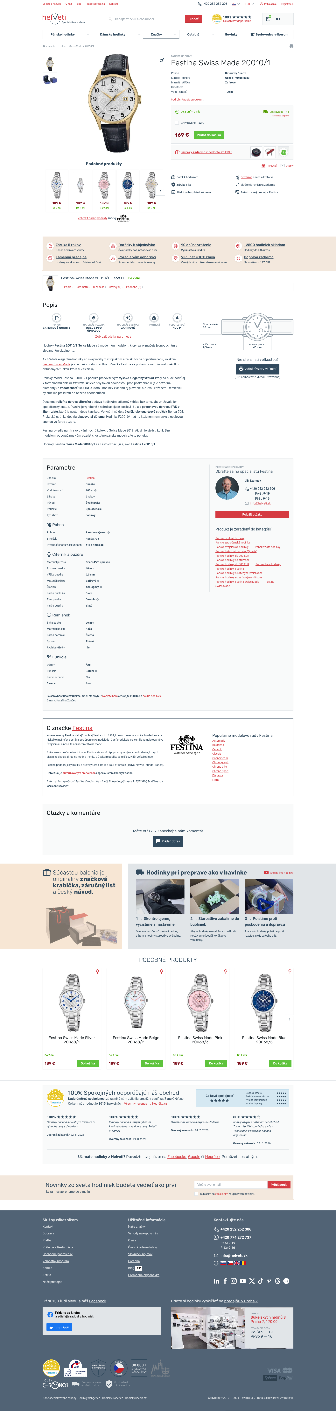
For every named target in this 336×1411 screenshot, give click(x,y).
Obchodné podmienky (58, 1254)
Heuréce (212, 1156)
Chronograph (220, 762)
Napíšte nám (110, 696)
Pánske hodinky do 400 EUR (232, 564)
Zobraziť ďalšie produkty (92, 218)
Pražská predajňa (95, 3)
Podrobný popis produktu (187, 99)
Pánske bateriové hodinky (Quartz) (236, 551)
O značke (99, 287)
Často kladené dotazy (143, 1247)
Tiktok (261, 1281)
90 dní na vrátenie (196, 245)
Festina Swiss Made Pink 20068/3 (200, 1039)
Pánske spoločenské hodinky (232, 542)
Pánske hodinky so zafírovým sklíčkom (238, 577)
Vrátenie (48, 1247)
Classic (216, 753)
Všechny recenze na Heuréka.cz (145, 1103)
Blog (78, 3)
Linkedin (217, 1281)
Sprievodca (272, 34)
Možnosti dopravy (280, 115)
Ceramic (217, 749)
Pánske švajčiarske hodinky (231, 547)
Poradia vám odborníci (137, 257)
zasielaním (221, 1193)
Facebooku (176, 1156)
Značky (51, 46)
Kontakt (113, 3)
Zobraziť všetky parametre (114, 336)
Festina (62, 46)
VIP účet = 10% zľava (198, 257)
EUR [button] (247, 4)
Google (194, 1156)
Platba (47, 1240)
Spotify (287, 1281)
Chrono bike (219, 766)
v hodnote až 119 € (206, 152)
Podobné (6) (134, 287)
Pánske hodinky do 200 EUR (232, 555)
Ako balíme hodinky (281, 872)
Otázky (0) (116, 287)
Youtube (243, 1281)
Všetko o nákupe (52, 3)
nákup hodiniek (152, 696)
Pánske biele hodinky (268, 564)
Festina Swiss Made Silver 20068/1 (72, 1039)
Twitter (253, 1281)
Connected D (220, 758)
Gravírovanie (192, 122)
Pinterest (270, 1281)
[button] (236, 4)
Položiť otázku (252, 514)
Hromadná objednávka (143, 1275)
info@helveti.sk (260, 503)
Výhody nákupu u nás (143, 1233)
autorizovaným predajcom (79, 773)
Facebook (226, 1281)
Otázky (289, 165)
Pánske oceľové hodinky (229, 538)
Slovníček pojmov (140, 1254)
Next (160, 191)
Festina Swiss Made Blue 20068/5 (264, 1039)
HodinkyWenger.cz (89, 1398)
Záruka (47, 1268)
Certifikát (246, 177)
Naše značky (137, 1226)
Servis (47, 1275)
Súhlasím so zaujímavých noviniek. (227, 1193)
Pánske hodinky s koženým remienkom (238, 573)
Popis (68, 287)
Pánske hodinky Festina (229, 568)
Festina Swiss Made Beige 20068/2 (136, 1039)
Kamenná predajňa (71, 257)
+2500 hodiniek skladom (264, 245)
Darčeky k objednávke (136, 245)
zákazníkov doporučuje (237, 21)
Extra (215, 779)
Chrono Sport (220, 771)
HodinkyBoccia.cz (136, 1398)
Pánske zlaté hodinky (267, 547)
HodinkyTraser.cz (112, 1398)
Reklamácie (65, 1247)
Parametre (83, 287)
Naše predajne (52, 1282)
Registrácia (287, 4)
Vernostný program (56, 1261)
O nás (132, 1240)
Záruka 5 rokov (68, 245)
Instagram (235, 1281)
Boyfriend (218, 744)
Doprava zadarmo (259, 257)
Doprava (48, 1233)
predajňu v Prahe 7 (241, 1301)
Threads (279, 1281)
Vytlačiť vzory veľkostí (260, 369)
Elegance (217, 775)
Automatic (218, 740)
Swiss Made (75, 46)
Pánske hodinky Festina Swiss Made (237, 581)
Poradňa (134, 1261)
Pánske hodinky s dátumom (232, 560)
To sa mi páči (61, 1327)
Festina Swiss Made (56, 364)
